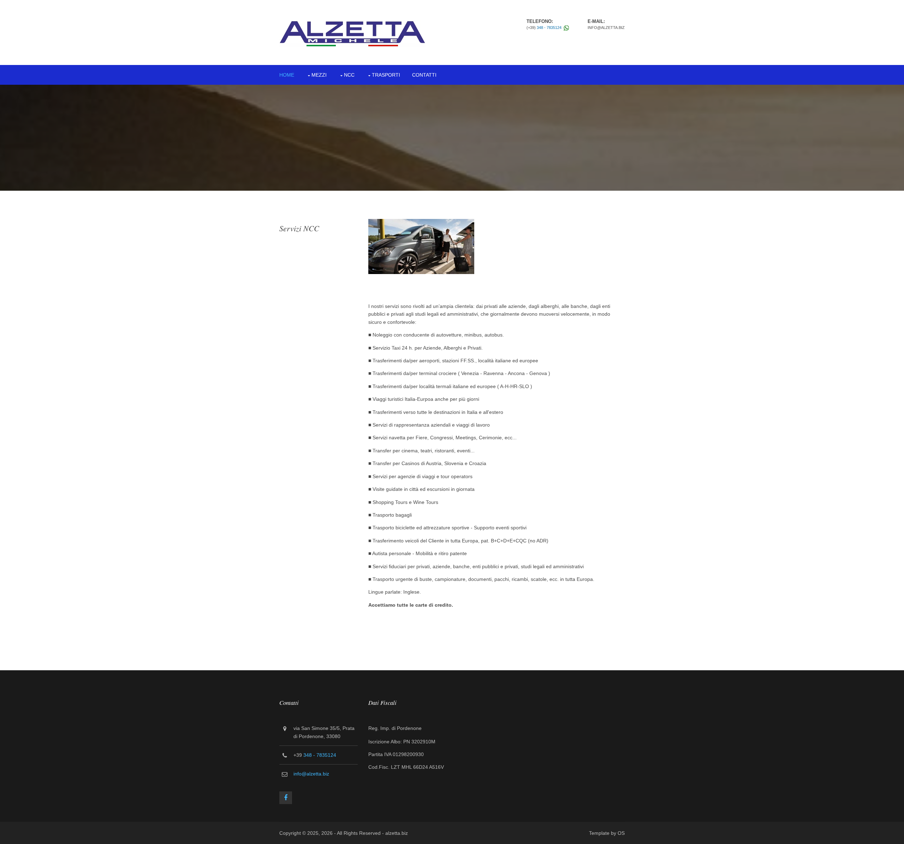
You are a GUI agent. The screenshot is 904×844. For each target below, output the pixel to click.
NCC (349, 75)
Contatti (424, 75)
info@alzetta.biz (311, 774)
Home (286, 75)
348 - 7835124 (549, 27)
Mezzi (319, 75)
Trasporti (386, 75)
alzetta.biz (396, 833)
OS (621, 833)
